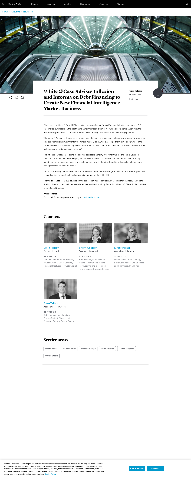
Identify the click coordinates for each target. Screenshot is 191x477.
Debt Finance (50, 259)
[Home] (11, 4)
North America (107, 348)
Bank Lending (134, 259)
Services (51, 4)
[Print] (18, 97)
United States (51, 355)
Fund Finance (85, 259)
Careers (120, 4)
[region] (95, 468)
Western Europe (88, 348)
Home (5, 11)
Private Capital (70, 265)
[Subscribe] (22, 97)
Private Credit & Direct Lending (58, 262)
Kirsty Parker (122, 248)
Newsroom (85, 4)
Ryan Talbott (51, 303)
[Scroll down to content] (158, 93)
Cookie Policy (50, 474)
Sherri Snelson (88, 248)
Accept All (155, 468)
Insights (67, 4)
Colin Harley (51, 248)
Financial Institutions (53, 265)
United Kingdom (126, 348)
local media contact (91, 197)
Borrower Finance (65, 259)
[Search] (187, 4)
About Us (104, 4)
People (34, 4)
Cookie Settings (137, 468)
